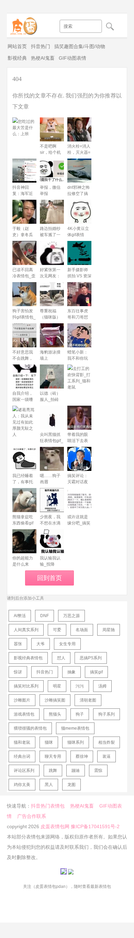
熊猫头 (55, 714)
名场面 (82, 629)
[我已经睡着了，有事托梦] (24, 459)
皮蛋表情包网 (55, 826)
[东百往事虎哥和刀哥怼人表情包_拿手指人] (79, 294)
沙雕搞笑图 (55, 700)
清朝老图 (88, 700)
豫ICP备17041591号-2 (95, 826)
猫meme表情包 (75, 728)
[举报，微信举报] (52, 171)
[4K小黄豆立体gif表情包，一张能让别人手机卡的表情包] (79, 212)
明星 (57, 686)
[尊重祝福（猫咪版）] (52, 294)
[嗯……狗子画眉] (52, 459)
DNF (44, 615)
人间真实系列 (26, 629)
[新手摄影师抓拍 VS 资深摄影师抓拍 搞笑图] (79, 253)
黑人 (49, 784)
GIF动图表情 (72, 58)
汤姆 (102, 686)
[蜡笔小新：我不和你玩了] (79, 335)
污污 (80, 686)
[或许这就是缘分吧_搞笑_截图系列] (79, 500)
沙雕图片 (22, 700)
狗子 (80, 714)
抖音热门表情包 (48, 806)
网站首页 (17, 46)
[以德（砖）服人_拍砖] (52, 376)
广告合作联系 (31, 816)
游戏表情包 (24, 714)
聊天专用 (53, 756)
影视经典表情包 (28, 658)
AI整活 (20, 615)
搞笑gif (96, 672)
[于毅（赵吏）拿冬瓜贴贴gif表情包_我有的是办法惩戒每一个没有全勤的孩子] (24, 212)
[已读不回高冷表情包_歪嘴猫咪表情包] (24, 253)
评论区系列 (24, 770)
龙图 (71, 784)
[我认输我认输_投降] (52, 541)
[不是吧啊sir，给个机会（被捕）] (52, 129)
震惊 (98, 770)
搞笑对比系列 (26, 686)
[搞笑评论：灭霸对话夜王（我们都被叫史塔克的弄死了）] (79, 459)
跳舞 (53, 770)
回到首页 (49, 578)
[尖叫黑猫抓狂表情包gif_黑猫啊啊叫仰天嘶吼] (52, 418)
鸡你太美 (22, 784)
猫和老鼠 (22, 742)
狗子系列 (106, 714)
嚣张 (18, 643)
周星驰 (108, 629)
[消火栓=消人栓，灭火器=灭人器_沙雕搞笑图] (79, 129)
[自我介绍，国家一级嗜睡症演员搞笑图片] (24, 376)
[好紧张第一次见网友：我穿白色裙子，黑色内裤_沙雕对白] (52, 253)
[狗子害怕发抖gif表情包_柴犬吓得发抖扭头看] (24, 294)
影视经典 (17, 58)
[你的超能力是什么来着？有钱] (24, 541)
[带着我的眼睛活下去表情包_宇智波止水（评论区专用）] (79, 418)
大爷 (40, 643)
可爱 (57, 629)
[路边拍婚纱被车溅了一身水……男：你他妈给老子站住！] (52, 212)
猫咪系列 (75, 742)
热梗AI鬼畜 (43, 58)
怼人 (61, 658)
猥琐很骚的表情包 (30, 728)
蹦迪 (75, 770)
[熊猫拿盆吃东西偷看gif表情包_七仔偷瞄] (24, 500)
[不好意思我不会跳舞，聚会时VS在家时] (24, 335)
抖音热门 (40, 46)
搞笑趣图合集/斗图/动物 (79, 46)
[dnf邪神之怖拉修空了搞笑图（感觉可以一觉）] (79, 171)
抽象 (71, 672)
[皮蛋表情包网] (22, 24)
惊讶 (18, 672)
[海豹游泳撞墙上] (52, 335)
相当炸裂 (106, 742)
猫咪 (49, 742)
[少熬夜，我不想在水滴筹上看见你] (52, 500)
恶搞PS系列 (91, 658)
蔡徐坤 (82, 756)
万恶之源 (71, 615)
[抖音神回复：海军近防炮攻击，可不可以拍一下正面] (24, 171)
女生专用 (67, 643)
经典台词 (22, 756)
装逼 (106, 756)
